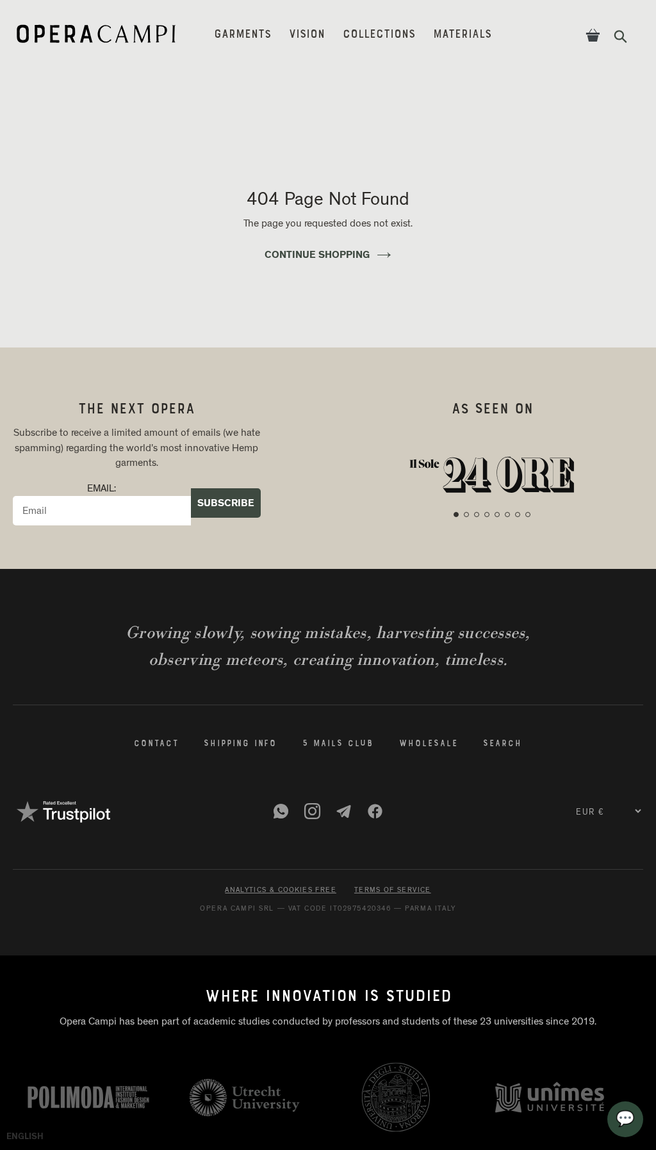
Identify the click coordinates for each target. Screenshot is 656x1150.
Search (502, 744)
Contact (156, 744)
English (25, 1136)
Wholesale (428, 744)
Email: (101, 489)
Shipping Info (240, 744)
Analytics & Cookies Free (280, 890)
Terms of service (392, 890)
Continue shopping (317, 254)
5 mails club (337, 744)
